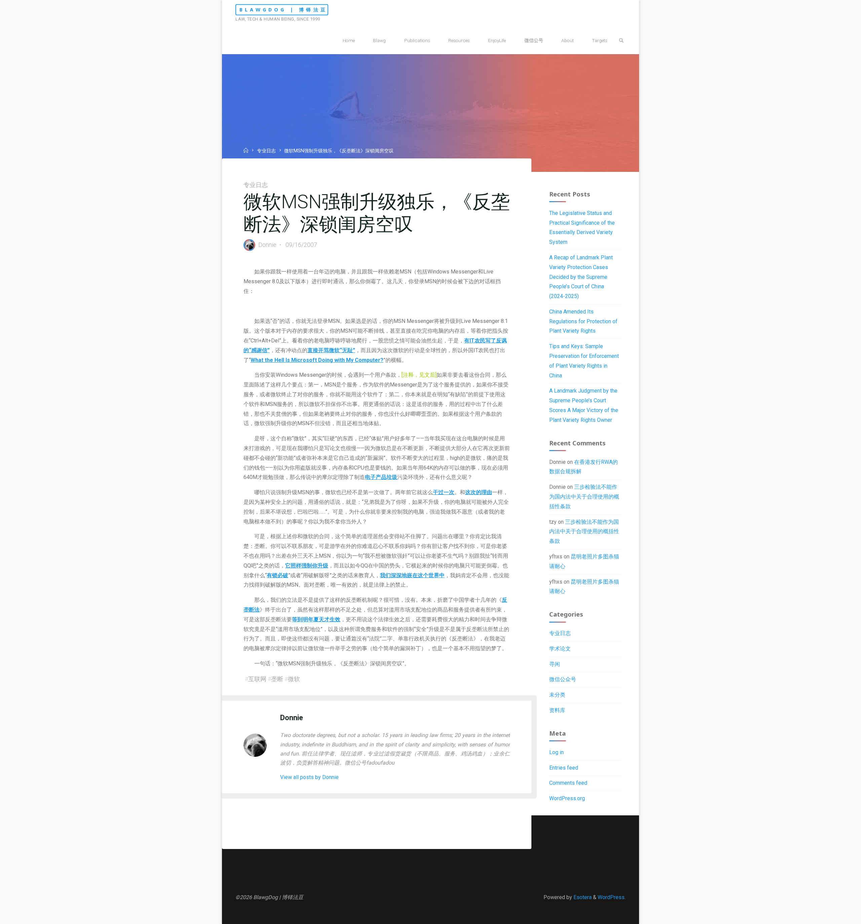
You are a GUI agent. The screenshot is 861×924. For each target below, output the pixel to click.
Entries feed (563, 768)
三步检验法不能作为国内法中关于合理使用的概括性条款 (584, 497)
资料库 (557, 710)
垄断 (277, 679)
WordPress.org (567, 798)
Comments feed (568, 783)
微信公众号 (562, 679)
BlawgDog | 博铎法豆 (283, 9)
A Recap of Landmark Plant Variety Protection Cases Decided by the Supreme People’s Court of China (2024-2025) (581, 276)
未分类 (557, 695)
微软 (294, 679)
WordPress (611, 897)
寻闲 (554, 664)
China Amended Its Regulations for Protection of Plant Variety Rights (583, 321)
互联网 (257, 679)
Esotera (582, 897)
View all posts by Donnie (309, 777)
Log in (556, 752)
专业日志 (266, 151)
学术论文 (560, 648)
